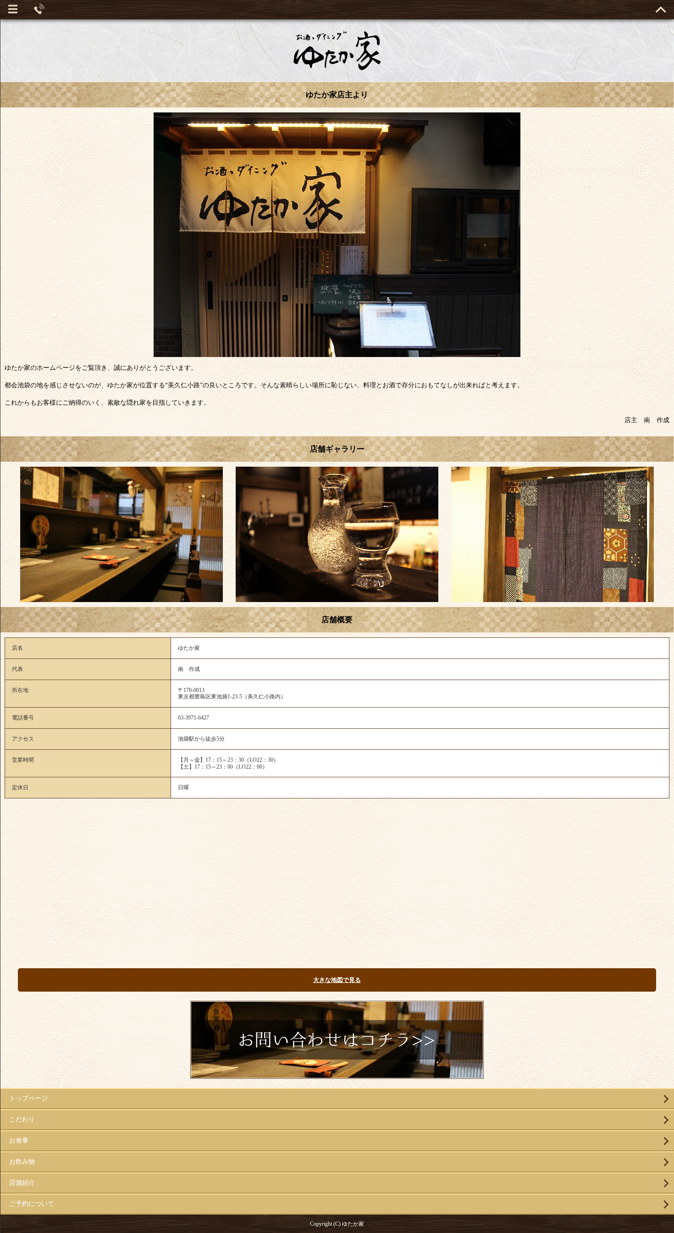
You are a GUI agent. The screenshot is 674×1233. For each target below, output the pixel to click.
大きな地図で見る (337, 979)
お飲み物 (22, 1161)
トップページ (28, 1098)
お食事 (18, 1140)
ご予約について (31, 1203)
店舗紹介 (22, 1182)
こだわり (22, 1119)
